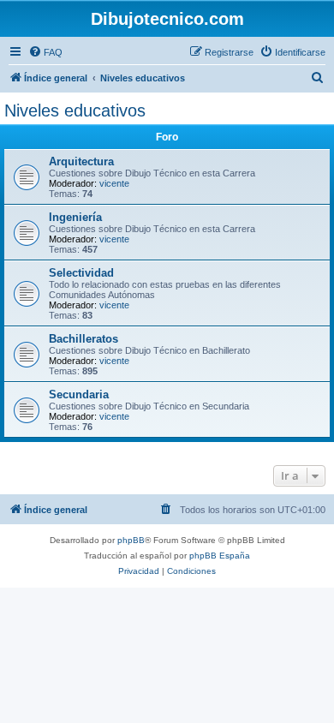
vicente (114, 183)
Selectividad (81, 272)
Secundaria (79, 394)
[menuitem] (45, 52)
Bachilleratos (83, 338)
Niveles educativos (75, 110)
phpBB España (219, 555)
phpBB (131, 540)
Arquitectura (81, 161)
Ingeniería (75, 217)
